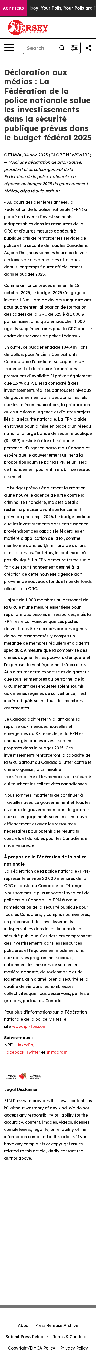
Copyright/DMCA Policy (31, 1348)
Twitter (33, 1052)
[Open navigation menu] (9, 48)
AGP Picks (13, 8)
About (24, 1325)
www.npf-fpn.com (29, 1026)
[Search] (62, 48)
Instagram (56, 1052)
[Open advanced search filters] (74, 48)
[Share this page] (88, 48)
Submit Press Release (27, 1336)
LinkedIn (24, 1044)
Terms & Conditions (71, 1336)
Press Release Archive (56, 1325)
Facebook (14, 1052)
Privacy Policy (74, 1348)
